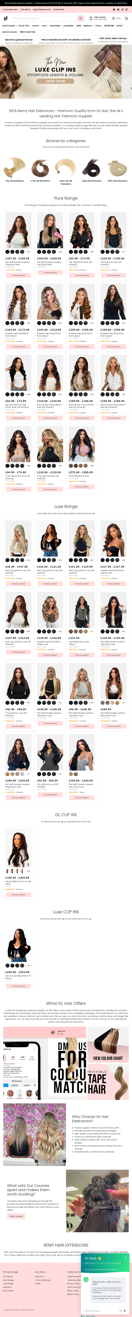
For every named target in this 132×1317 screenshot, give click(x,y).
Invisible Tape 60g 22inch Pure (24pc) (80, 346)
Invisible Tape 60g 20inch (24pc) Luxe (112, 583)
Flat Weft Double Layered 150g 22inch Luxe (112, 726)
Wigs (79, 25)
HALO (44, 26)
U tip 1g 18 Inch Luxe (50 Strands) (16, 726)
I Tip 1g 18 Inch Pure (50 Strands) (111, 275)
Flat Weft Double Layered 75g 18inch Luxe (81, 726)
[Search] (80, 18)
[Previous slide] (7, 77)
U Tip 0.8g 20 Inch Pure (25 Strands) (17, 489)
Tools (98, 26)
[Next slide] (124, 77)
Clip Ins (35, 26)
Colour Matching (43, 1292)
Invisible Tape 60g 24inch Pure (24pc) (112, 346)
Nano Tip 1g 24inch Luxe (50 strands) (81, 583)
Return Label (72, 1302)
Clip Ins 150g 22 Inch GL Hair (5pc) (18, 894)
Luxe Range (68, 26)
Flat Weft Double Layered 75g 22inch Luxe (112, 654)
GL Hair (8, 898)
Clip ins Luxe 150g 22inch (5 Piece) (18, 989)
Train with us (25, 9)
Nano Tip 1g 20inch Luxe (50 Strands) (18, 654)
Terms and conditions (77, 1299)
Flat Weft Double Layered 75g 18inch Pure (17, 275)
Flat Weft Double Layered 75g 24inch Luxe (49, 726)
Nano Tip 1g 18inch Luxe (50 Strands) (17, 583)
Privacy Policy (73, 1295)
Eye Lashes (8, 1302)
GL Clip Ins (8, 1288)
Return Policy (73, 1306)
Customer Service (75, 1292)
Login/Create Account (42, 9)
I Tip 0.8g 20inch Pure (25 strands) (80, 275)
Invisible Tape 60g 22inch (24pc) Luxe (49, 654)
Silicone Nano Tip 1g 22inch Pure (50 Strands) (81, 417)
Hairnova (87, 26)
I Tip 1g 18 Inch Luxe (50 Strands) (47, 797)
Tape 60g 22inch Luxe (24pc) (79, 654)
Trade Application (10, 9)
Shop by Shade (8, 26)
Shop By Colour (9, 32)
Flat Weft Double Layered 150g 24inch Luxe (17, 797)
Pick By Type (24, 26)
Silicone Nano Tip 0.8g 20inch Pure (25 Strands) (17, 417)
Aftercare (109, 25)
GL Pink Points (58, 9)
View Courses (16, 1228)
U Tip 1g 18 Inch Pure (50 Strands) (48, 489)
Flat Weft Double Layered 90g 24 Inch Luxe (81, 797)
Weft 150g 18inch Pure (79, 487)
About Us (39, 1288)
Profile (38, 1295)
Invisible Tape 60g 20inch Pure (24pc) (49, 346)
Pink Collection (27, 32)
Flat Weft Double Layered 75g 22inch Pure (49, 275)
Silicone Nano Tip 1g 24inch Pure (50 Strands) (113, 417)
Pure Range (55, 26)
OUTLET (119, 25)
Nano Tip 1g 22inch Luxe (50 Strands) (50, 583)
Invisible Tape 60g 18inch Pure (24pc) (16, 346)
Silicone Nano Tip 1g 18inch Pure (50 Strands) (49, 417)
